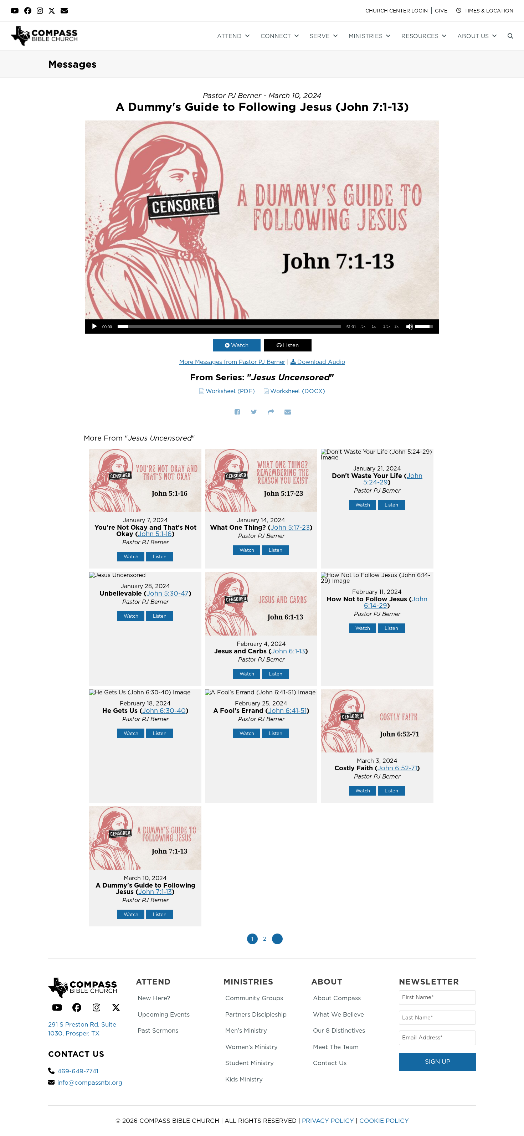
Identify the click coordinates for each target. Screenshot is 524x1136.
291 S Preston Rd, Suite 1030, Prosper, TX (82, 1029)
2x (397, 326)
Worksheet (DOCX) (297, 391)
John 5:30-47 (168, 593)
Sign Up (437, 1061)
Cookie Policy (384, 1120)
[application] (262, 326)
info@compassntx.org (89, 1082)
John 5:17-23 (290, 527)
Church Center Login (396, 10)
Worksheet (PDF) (230, 391)
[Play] (94, 326)
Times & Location (488, 10)
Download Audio (321, 362)
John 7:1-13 (155, 891)
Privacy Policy (328, 1120)
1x (374, 326)
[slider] (229, 326)
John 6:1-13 (288, 651)
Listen (291, 345)
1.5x (386, 326)
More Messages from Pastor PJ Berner (232, 362)
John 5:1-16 (155, 533)
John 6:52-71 (397, 768)
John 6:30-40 (164, 710)
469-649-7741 (77, 1071)
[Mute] (409, 326)
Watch (239, 345)
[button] (510, 36)
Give (441, 10)
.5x (362, 326)
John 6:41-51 (287, 710)
